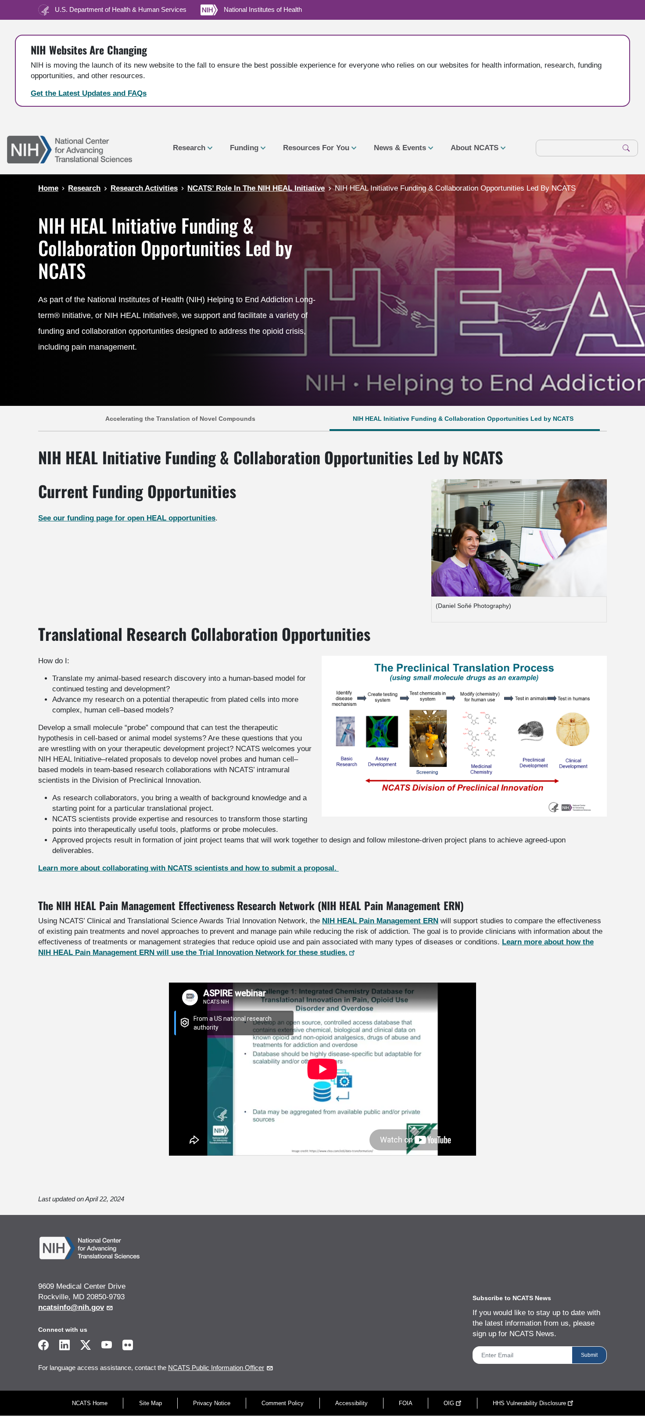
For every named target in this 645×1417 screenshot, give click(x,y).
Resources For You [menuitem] (312, 151)
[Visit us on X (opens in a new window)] (85, 1346)
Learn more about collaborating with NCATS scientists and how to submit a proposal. (188, 868)
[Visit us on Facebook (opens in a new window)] (43, 1346)
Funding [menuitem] (240, 151)
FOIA (405, 1403)
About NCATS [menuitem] (471, 151)
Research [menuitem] (185, 151)
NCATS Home (90, 1403)
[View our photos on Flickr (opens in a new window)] (127, 1344)
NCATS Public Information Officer (216, 1367)
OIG (449, 1403)
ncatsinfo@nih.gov (71, 1307)
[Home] (69, 148)
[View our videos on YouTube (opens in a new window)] (106, 1346)
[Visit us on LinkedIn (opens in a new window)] (64, 1346)
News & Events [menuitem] (396, 151)
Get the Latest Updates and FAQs (89, 93)
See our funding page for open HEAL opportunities (126, 518)
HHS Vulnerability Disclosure (529, 1403)
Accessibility (351, 1403)
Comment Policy (283, 1403)
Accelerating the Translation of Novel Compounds (180, 418)
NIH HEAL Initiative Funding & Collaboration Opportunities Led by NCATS (464, 418)
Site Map (150, 1403)
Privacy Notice (211, 1403)
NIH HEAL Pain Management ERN (380, 921)
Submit (589, 1355)
